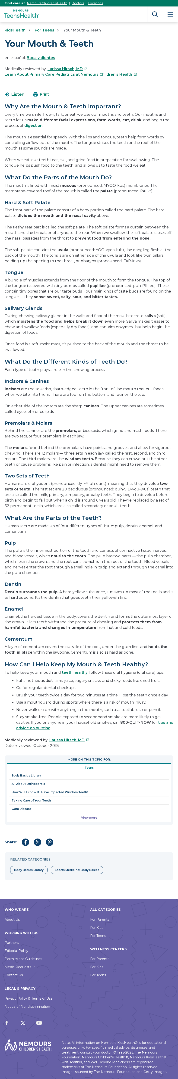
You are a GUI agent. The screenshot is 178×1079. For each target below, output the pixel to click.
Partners (12, 943)
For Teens (44, 30)
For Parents (99, 919)
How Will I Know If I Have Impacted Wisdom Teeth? (50, 792)
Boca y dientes (41, 58)
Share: (11, 842)
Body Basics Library (26, 775)
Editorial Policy (16, 951)
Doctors (78, 3)
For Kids (96, 928)
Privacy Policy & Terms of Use (29, 998)
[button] (14, 94)
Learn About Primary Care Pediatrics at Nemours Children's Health (71, 74)
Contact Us (14, 975)
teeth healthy (75, 672)
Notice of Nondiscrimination (27, 1006)
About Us (12, 919)
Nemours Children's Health (47, 3)
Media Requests (18, 967)
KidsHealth (15, 30)
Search (155, 14)
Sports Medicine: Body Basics (77, 870)
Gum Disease (22, 809)
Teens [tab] (89, 767)
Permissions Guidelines (23, 959)
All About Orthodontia (28, 784)
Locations (95, 3)
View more (89, 817)
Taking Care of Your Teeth (31, 800)
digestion (33, 125)
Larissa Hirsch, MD (68, 69)
